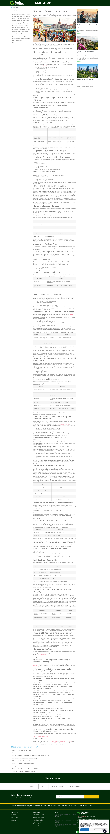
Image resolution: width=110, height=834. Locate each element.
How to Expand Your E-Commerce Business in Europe (25, 758)
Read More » (79, 33)
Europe (32, 786)
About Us (90, 3)
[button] (107, 821)
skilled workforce (45, 65)
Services (77, 3)
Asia (42, 786)
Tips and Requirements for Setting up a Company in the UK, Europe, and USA (30, 755)
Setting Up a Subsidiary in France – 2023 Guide (23, 763)
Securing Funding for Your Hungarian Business (21, 23)
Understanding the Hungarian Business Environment (21, 14)
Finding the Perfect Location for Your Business (21, 25)
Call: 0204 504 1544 (43, 3)
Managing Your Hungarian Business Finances (21, 33)
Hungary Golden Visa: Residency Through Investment (85, 52)
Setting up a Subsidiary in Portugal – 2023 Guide (23, 771)
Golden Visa (42, 653)
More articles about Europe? (18, 46)
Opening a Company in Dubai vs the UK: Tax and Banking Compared (65, 825)
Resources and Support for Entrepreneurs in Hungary (21, 36)
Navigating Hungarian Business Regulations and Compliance (21, 27)
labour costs (55, 65)
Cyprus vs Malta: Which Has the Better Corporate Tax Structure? (65, 815)
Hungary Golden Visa (17, 40)
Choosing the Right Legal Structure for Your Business (21, 16)
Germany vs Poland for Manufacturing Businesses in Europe (65, 821)
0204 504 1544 (54, 741)
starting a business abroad (63, 424)
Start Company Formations (82, 816)
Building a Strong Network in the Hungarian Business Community (21, 29)
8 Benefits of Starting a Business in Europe (22, 760)
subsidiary (55, 742)
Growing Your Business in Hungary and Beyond (21, 35)
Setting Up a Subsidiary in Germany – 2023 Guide (23, 766)
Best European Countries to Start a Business (22, 752)
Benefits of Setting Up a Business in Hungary (21, 38)
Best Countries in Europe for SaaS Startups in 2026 (65, 818)
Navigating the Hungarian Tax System (20, 20)
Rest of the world (57, 786)
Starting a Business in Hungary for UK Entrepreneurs (87, 25)
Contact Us (96, 3)
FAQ (13, 42)
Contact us (14, 44)
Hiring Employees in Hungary (18, 22)
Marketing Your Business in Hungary (20, 31)
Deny (94, 829)
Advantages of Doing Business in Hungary (85, 80)
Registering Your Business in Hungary (20, 18)
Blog (84, 3)
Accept (84, 829)
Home (64, 3)
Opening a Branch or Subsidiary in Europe (22, 750)
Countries (70, 3)
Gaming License (74, 786)
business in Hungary (48, 16)
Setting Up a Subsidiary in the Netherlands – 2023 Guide (25, 768)
